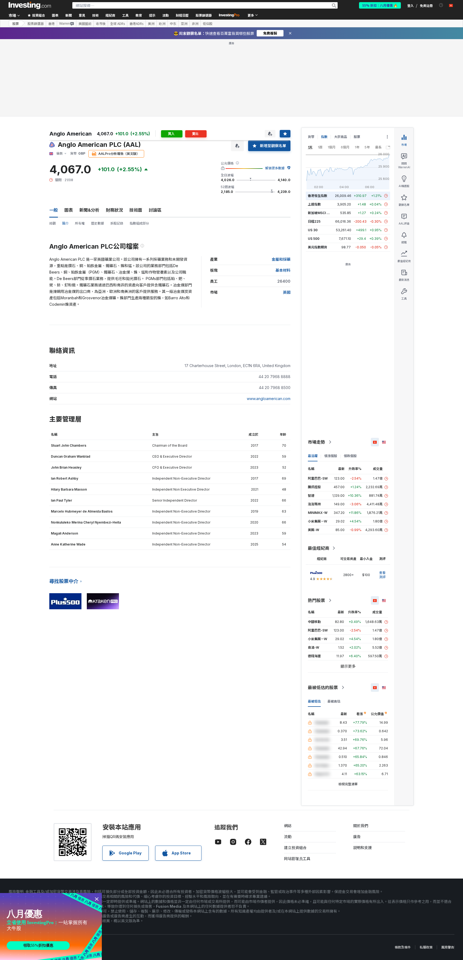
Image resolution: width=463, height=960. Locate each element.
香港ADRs (136, 23)
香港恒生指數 (317, 196)
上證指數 (314, 204)
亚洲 (184, 23)
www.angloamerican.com (268, 398)
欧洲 (162, 23)
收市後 (101, 23)
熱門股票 (316, 600)
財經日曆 (182, 15)
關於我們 (360, 825)
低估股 (207, 23)
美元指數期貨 (317, 247)
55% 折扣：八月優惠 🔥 (380, 5)
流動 (288, 836)
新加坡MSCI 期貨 (320, 213)
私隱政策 (426, 947)
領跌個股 (350, 456)
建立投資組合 (295, 847)
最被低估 (314, 701)
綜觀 (52, 223)
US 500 (313, 239)
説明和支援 (362, 847)
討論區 (155, 210)
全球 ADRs (117, 23)
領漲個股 (330, 456)
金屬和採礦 (281, 259)
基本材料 (282, 270)
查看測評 (382, 575)
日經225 (314, 221)
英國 (286, 292)
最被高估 (333, 701)
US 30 (313, 230)
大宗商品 (340, 137)
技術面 (135, 210)
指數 (324, 137)
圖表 (68, 210)
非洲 (195, 23)
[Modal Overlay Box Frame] (51, 926)
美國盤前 (85, 23)
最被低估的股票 (323, 687)
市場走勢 (316, 442)
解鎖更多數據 (275, 168)
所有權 (80, 223)
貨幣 (311, 137)
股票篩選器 (204, 15)
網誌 (288, 825)
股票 (15, 23)
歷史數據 (97, 223)
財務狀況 (114, 210)
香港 (51, 23)
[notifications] (441, 5)
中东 (173, 23)
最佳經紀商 (318, 548)
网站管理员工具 (297, 858)
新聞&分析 (89, 210)
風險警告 (447, 947)
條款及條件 (403, 947)
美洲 (151, 23)
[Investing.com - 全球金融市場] (30, 5)
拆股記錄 (116, 223)
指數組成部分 (139, 223)
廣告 (357, 836)
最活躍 (313, 456)
